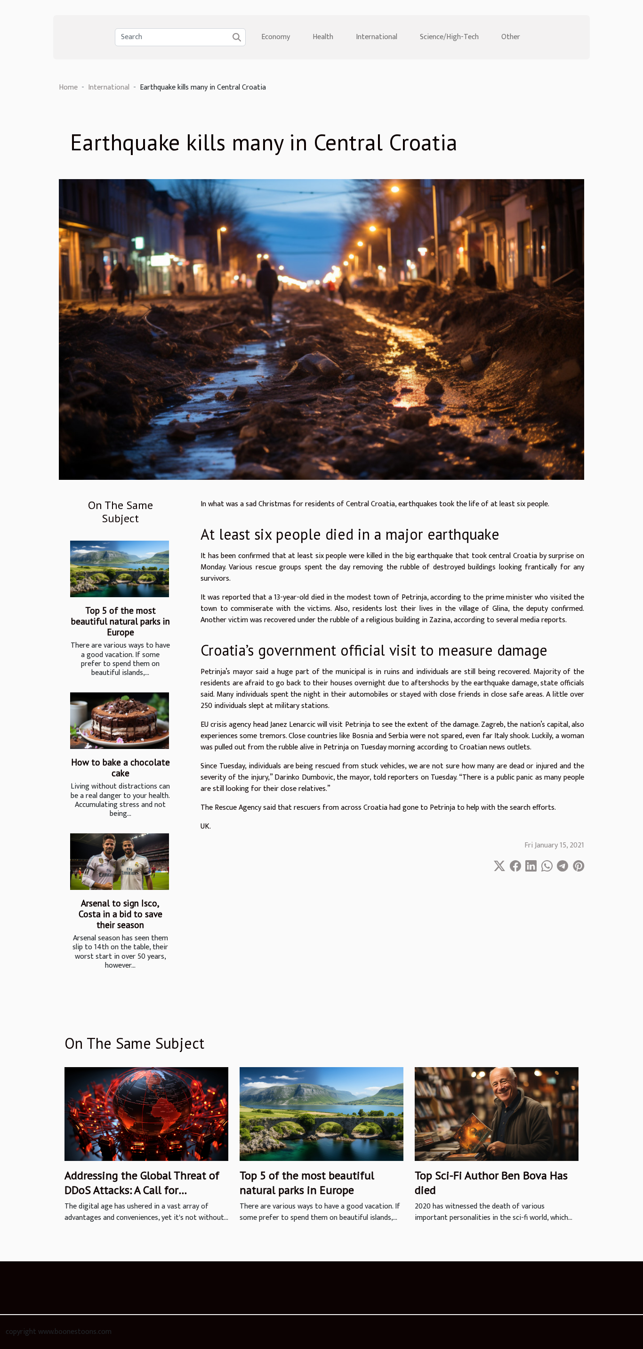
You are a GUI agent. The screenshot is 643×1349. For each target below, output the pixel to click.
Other (510, 37)
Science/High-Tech (449, 37)
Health (323, 37)
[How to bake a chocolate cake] (119, 720)
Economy (275, 37)
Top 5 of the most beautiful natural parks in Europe (120, 621)
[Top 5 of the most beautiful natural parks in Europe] (119, 569)
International (376, 37)
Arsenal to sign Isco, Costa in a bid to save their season (120, 913)
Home (68, 87)
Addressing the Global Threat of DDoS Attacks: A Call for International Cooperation (141, 1189)
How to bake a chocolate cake (120, 767)
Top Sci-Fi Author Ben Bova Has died (491, 1182)
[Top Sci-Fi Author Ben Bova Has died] (497, 1114)
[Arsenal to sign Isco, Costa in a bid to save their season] (119, 861)
